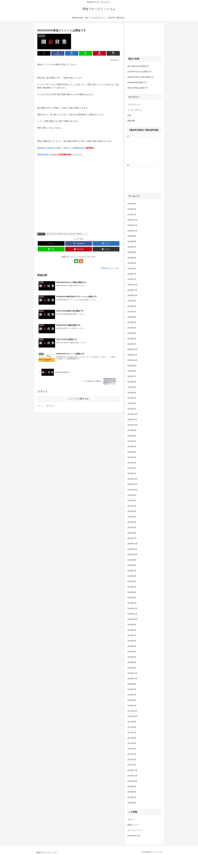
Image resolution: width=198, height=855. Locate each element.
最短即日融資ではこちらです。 (60, 154)
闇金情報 (42, 234)
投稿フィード (133, 825)
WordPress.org (133, 836)
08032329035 (64, 234)
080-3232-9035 (52, 234)
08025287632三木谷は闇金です (140, 77)
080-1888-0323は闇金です (138, 66)
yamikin (74, 234)
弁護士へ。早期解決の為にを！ (80, 148)
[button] (113, 53)
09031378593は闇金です (137, 88)
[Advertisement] (52, 179)
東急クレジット (83, 234)
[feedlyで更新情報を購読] (76, 261)
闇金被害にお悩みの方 (46, 148)
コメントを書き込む (78, 398)
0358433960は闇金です (137, 82)
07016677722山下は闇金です (139, 72)
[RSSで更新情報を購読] (81, 261)
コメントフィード (134, 830)
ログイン (131, 819)
